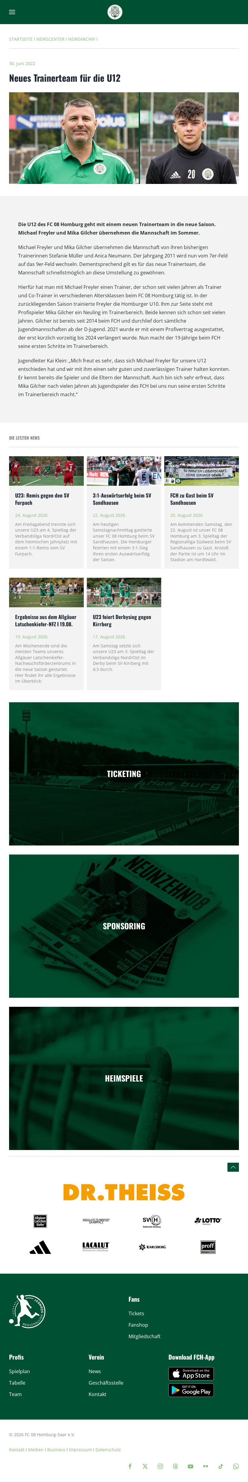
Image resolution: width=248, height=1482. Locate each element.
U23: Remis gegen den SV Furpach (42, 498)
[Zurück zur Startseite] (114, 12)
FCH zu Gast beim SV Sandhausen (192, 498)
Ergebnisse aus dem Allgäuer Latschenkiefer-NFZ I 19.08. (46, 620)
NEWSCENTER (50, 39)
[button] (12, 12)
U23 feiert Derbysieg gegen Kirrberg (122, 620)
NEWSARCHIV (81, 39)
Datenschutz (108, 1449)
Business (56, 1449)
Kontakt (16, 1449)
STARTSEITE (21, 39)
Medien (36, 1449)
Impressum (80, 1449)
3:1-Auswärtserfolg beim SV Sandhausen (122, 498)
